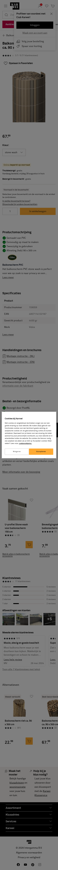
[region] (29, 434)
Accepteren (41, 452)
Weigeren (17, 452)
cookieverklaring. (25, 443)
